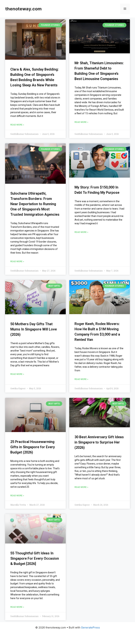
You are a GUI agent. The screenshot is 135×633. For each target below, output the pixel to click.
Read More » (17, 125)
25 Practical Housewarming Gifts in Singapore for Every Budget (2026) (32, 447)
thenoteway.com (23, 8)
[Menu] (125, 9)
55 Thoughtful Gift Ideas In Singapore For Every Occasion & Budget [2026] (34, 558)
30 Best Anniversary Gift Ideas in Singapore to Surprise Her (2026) (99, 442)
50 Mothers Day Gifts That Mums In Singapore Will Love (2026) (33, 329)
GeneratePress (90, 627)
